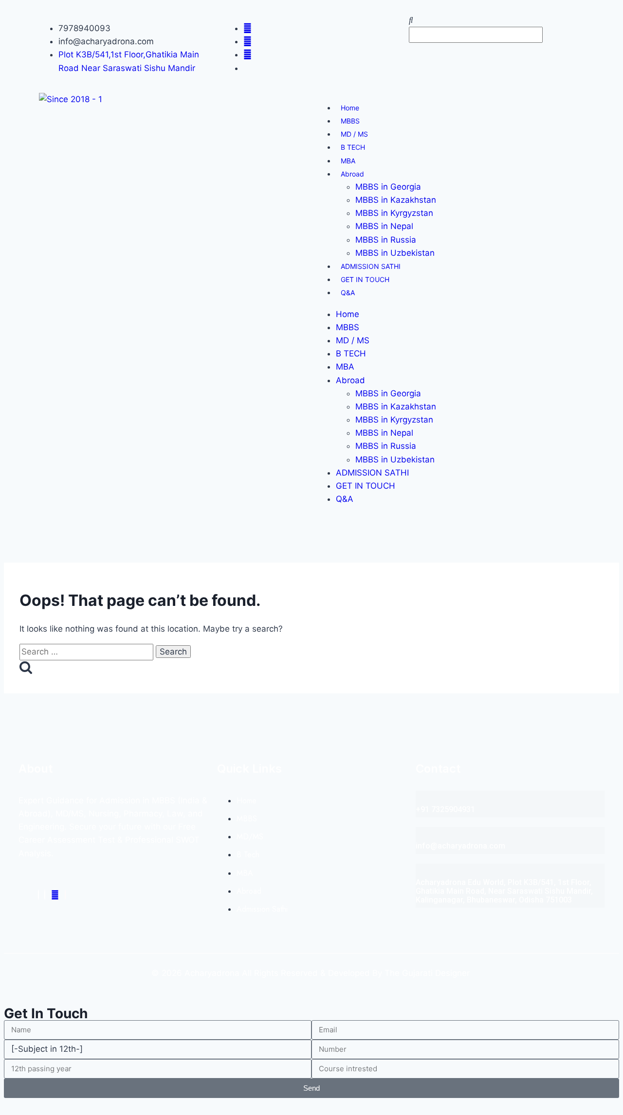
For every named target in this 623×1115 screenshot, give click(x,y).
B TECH (353, 147)
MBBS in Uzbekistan (395, 253)
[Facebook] (38, 894)
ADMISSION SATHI (371, 266)
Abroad (352, 174)
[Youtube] (55, 894)
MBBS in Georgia (388, 187)
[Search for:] (87, 651)
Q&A (348, 292)
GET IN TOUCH (365, 279)
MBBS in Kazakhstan (395, 200)
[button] (496, 20)
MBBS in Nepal (384, 226)
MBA (348, 161)
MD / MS (354, 134)
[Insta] (44, 894)
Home (350, 108)
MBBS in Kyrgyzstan (394, 213)
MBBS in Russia (385, 240)
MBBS (350, 121)
